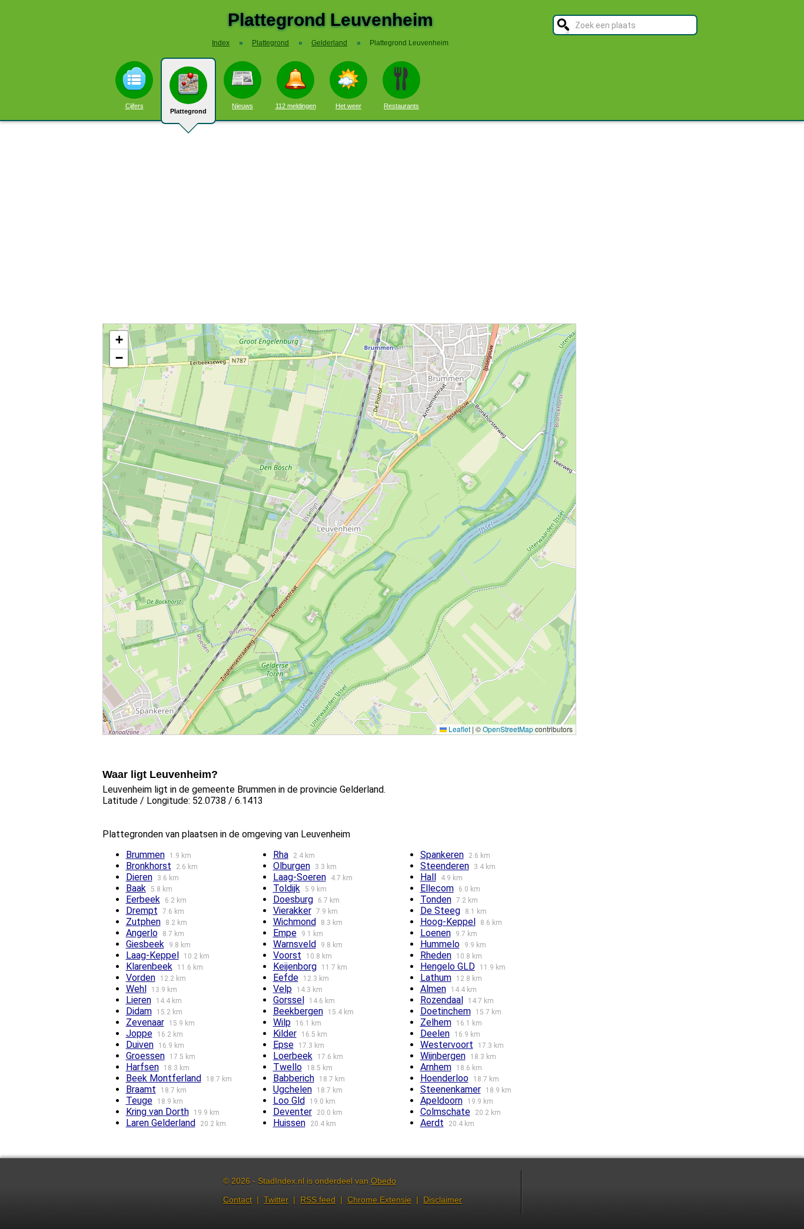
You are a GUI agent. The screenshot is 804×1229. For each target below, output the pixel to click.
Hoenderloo (444, 1078)
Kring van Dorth (157, 1111)
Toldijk (286, 888)
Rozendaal (441, 1000)
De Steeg (440, 910)
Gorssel (288, 1000)
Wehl (136, 988)
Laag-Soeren (299, 877)
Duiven (140, 1044)
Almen (433, 988)
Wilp (282, 1022)
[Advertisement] (402, 222)
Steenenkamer (450, 1089)
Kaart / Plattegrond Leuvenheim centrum (338, 529)
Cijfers (134, 105)
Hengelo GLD (447, 966)
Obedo (383, 1180)
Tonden (435, 899)
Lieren (138, 1000)
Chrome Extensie (379, 1199)
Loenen (435, 933)
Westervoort (446, 1044)
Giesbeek (145, 944)
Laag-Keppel (152, 955)
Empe (285, 933)
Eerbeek (143, 899)
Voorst (287, 955)
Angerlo (142, 933)
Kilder (285, 1033)
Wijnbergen (443, 1055)
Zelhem (435, 1022)
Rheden (435, 955)
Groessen (145, 1055)
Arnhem (435, 1067)
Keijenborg (295, 966)
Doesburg (293, 899)
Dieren (139, 877)
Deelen (435, 1033)
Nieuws (242, 105)
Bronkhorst (148, 865)
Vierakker (292, 910)
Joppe (139, 1033)
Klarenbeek (149, 966)
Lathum (435, 977)
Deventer (292, 1111)
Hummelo (440, 944)
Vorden (140, 977)
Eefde (285, 977)
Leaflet (458, 729)
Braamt (141, 1089)
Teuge (139, 1100)
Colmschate (445, 1111)
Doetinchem (445, 1011)
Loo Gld (289, 1100)
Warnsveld (294, 944)
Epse (283, 1044)
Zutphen (143, 921)
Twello (287, 1067)
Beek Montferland (163, 1078)
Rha (280, 854)
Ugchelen (292, 1089)
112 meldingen (295, 105)
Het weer (348, 105)
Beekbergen (298, 1011)
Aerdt (432, 1122)
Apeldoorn (441, 1100)
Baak (136, 888)
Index (221, 43)
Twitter (276, 1199)
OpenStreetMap (508, 729)
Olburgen (291, 865)
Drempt (142, 910)
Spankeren (442, 854)
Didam (139, 1011)
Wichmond (294, 921)
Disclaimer (442, 1199)
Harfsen (142, 1067)
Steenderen (444, 865)
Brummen (145, 854)
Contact (237, 1199)
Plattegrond (188, 111)
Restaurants (401, 105)
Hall (428, 877)
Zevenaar (145, 1022)
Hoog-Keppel (448, 921)
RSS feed (317, 1199)
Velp (282, 988)
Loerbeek (293, 1055)
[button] (119, 340)
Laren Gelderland (160, 1122)
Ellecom (437, 888)
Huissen (289, 1122)
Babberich (293, 1078)
